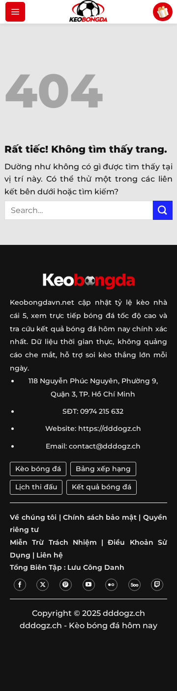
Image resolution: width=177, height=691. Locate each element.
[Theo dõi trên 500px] (134, 585)
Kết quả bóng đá (101, 486)
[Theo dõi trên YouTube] (89, 585)
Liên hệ (49, 555)
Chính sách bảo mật (100, 517)
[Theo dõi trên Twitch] (157, 585)
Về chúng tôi (33, 517)
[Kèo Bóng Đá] (88, 12)
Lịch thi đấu (36, 486)
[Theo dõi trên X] (42, 585)
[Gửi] (163, 210)
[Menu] (15, 12)
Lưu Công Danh (95, 567)
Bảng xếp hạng (103, 468)
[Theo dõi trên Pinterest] (65, 585)
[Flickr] (111, 585)
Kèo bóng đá (38, 468)
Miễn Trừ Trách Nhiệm (53, 542)
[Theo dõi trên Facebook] (20, 585)
